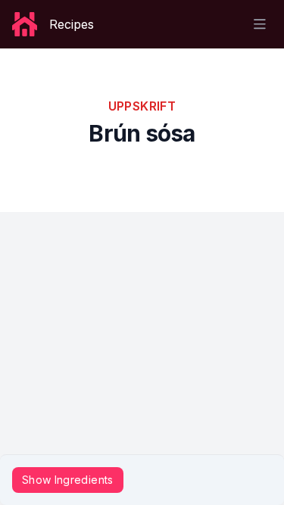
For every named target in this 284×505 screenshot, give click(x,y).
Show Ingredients (68, 479)
